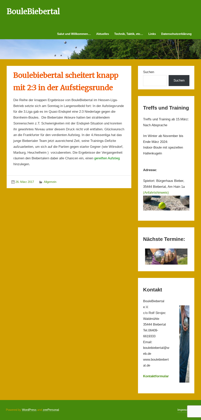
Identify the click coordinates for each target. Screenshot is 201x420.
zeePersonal (51, 409)
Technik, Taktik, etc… (128, 33)
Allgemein (50, 181)
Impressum (184, 409)
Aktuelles (102, 33)
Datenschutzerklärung (176, 33)
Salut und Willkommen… (74, 33)
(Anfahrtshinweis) (156, 192)
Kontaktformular (156, 376)
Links (152, 33)
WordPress (29, 409)
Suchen (148, 72)
